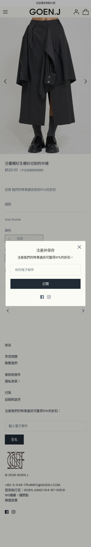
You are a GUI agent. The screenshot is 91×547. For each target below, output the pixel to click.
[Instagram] (49, 297)
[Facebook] (42, 297)
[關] (79, 247)
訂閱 (45, 284)
